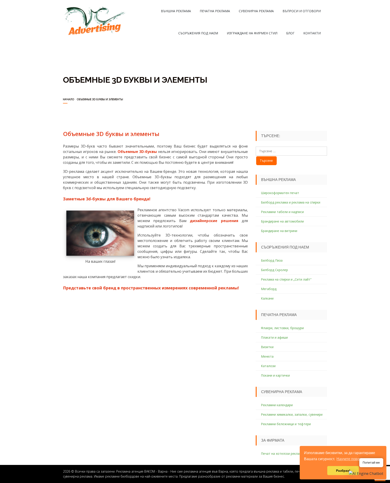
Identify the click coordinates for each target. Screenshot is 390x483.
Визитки (267, 347)
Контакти (312, 33)
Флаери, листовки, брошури (282, 328)
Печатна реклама (215, 11)
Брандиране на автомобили (282, 221)
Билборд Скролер (274, 270)
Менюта (267, 356)
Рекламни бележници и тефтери (286, 424)
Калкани (267, 298)
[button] (366, 473)
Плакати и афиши (274, 337)
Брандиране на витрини (279, 231)
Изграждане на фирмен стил (252, 33)
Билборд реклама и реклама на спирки (290, 202)
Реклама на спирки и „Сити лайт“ (286, 279)
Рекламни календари (277, 405)
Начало (68, 99)
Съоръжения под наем (198, 33)
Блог (290, 33)
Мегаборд (268, 289)
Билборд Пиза (272, 260)
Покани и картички (275, 375)
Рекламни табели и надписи (282, 212)
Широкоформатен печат (280, 193)
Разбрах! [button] (343, 470)
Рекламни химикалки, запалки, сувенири (292, 414)
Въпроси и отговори (302, 11)
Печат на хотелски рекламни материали (292, 453)
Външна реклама (176, 11)
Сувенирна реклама (256, 11)
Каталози (268, 366)
